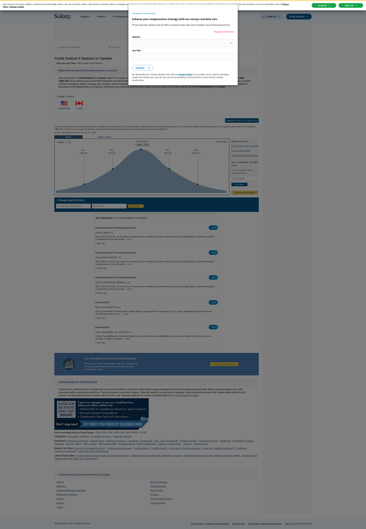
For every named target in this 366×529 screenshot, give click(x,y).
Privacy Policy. (186, 74)
